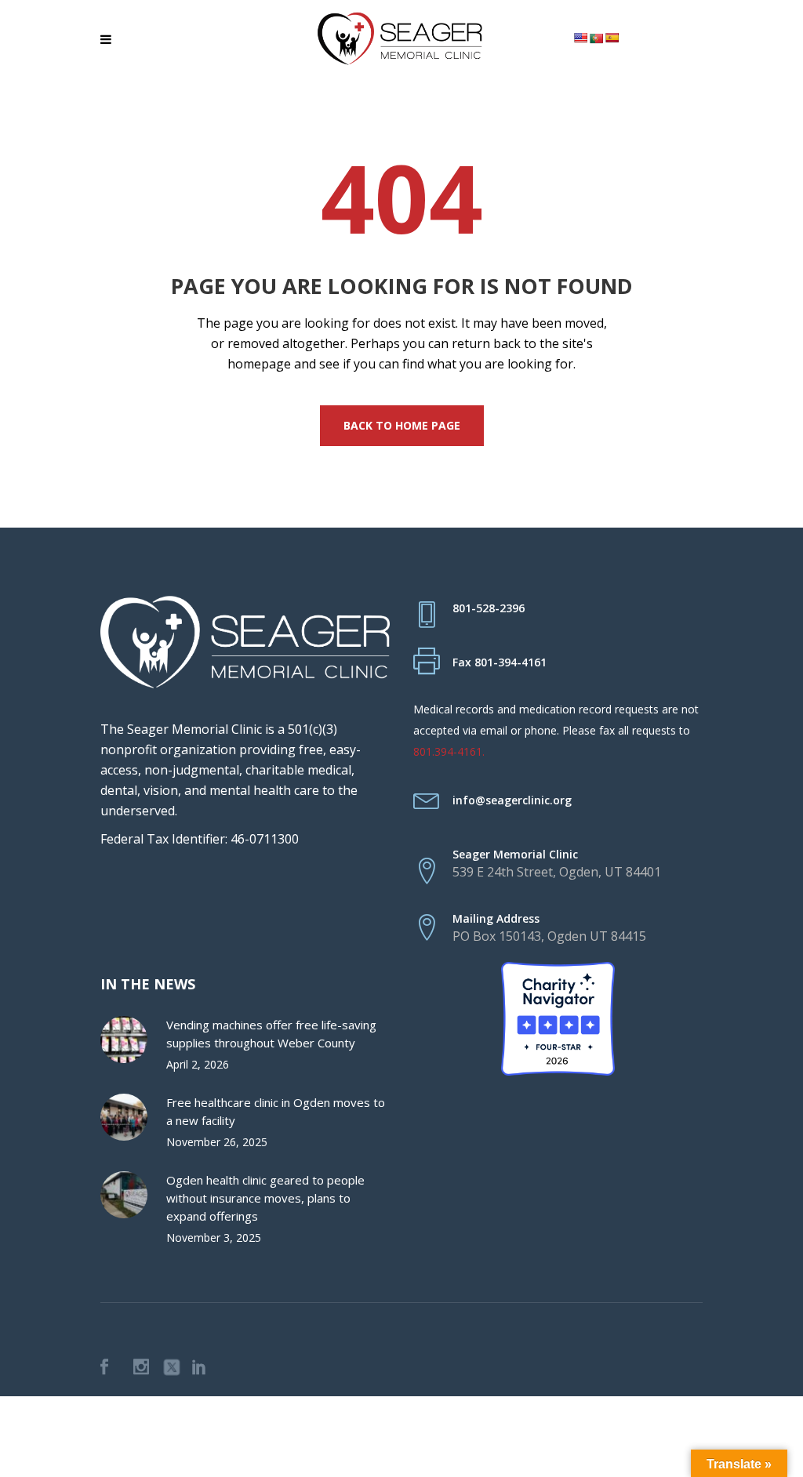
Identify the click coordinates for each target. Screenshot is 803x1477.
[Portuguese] (596, 38)
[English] (580, 37)
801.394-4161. (449, 751)
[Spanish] (612, 37)
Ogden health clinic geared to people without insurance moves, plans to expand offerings (265, 1198)
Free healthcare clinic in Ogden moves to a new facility (275, 1111)
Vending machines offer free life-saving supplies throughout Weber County (271, 1034)
